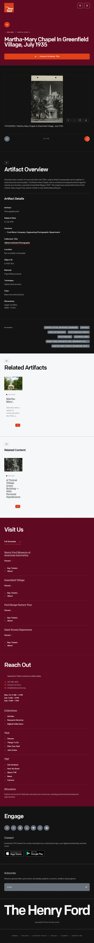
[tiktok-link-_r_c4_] (40, 828)
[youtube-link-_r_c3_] (33, 828)
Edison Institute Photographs (17, 243)
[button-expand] (18, 461)
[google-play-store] (34, 853)
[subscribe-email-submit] (86, 887)
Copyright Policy (39, 936)
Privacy (54, 936)
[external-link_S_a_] (47, 682)
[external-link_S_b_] (47, 684)
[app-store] (13, 853)
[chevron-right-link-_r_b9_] (17, 506)
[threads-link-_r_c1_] (20, 828)
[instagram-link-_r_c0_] (13, 828)
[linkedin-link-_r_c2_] (26, 828)
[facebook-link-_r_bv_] (7, 828)
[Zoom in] (68, 120)
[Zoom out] (74, 120)
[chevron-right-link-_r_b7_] (17, 425)
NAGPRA (15, 936)
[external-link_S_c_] (47, 688)
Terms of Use (76, 936)
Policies (25, 936)
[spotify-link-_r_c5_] (46, 828)
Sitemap (64, 936)
